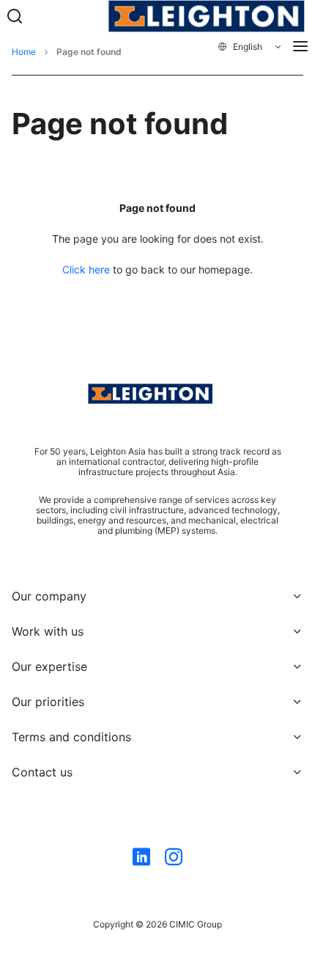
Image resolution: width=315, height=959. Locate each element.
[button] (250, 47)
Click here (86, 269)
